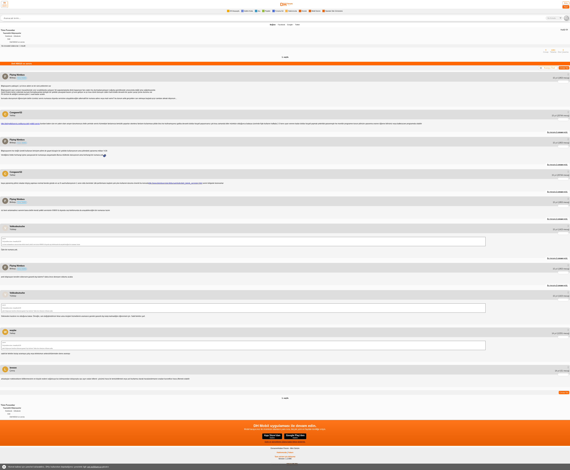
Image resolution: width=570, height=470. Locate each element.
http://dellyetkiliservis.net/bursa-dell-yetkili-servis (20, 124)
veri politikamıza (94, 467)
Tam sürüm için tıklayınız (285, 457)
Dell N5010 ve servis (17, 42)
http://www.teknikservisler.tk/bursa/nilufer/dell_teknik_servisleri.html (175, 183)
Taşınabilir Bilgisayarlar (12, 33)
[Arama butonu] (566, 18)
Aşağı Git (564, 30)
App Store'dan (272, 436)
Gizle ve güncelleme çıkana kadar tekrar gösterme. (285, 442)
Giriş (566, 3)
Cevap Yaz (564, 68)
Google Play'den (295, 436)
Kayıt (566, 7)
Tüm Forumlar (8, 30)
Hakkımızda (282, 452)
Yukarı (290, 452)
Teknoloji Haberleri (4, 5)
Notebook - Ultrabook (13, 36)
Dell (8, 39)
